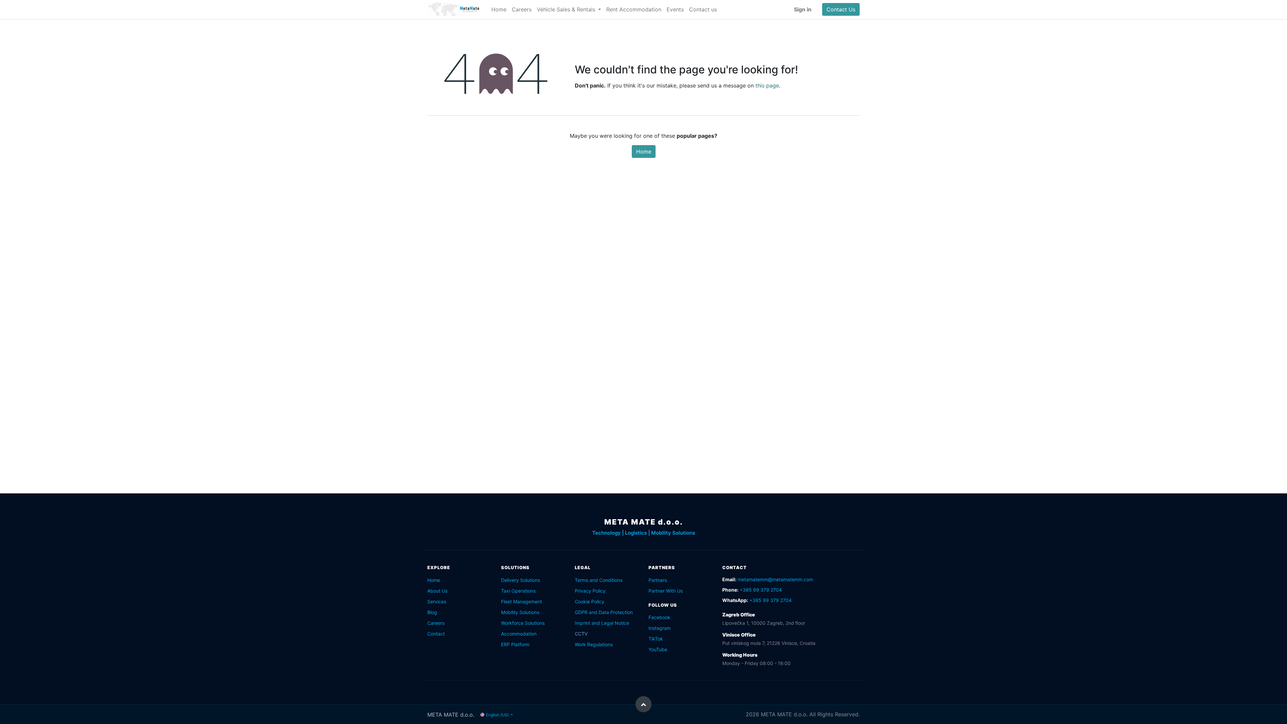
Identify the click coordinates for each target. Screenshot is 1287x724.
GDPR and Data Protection (604, 612)
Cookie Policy (589, 601)
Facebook (659, 617)
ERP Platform (515, 644)
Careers (435, 623)
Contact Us (840, 9)
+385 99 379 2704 (761, 590)
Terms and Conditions (598, 580)
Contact (436, 634)
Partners (658, 580)
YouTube (658, 649)
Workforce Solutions (523, 623)
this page (767, 85)
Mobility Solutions (520, 612)
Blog (432, 612)
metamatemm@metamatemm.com (775, 579)
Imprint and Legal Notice (602, 623)
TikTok (656, 639)
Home (643, 151)
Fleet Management (521, 601)
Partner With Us (666, 591)
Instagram (660, 628)
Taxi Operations (518, 591)
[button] (643, 704)
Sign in (802, 9)
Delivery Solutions (520, 580)
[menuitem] (499, 9)
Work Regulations (594, 644)
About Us (437, 591)
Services (436, 601)
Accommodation (519, 634)
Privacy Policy (590, 591)
